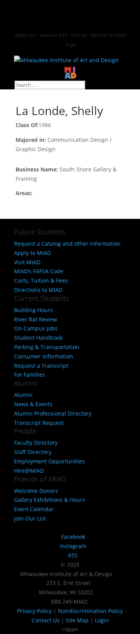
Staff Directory (32, 452)
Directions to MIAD (38, 289)
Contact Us (46, 620)
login (71, 44)
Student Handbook (38, 337)
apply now (26, 35)
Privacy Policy (34, 611)
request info (54, 35)
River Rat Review (35, 319)
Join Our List (30, 518)
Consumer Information (43, 356)
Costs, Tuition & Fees (41, 280)
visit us (79, 35)
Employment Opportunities (49, 461)
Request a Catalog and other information (67, 243)
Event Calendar (34, 509)
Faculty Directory (36, 442)
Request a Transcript (41, 365)
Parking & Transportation (46, 347)
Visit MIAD (27, 262)
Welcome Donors (36, 490)
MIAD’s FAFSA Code (38, 271)
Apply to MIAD (32, 253)
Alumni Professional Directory (52, 413)
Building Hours (33, 310)
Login (102, 620)
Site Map (77, 620)
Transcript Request (39, 422)
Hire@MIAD (29, 470)
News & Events (33, 404)
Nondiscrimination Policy (90, 611)
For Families (29, 374)
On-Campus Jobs (36, 328)
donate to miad (108, 35)
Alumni (23, 394)
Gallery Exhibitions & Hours (49, 499)
